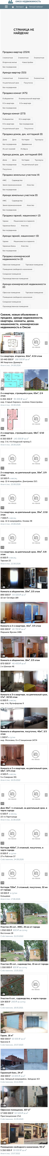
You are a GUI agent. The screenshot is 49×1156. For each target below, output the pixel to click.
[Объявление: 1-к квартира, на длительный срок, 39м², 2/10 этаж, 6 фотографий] (12, 509)
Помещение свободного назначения (17, 269)
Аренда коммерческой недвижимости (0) (24, 285)
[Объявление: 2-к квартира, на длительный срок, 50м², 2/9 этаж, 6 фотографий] (12, 470)
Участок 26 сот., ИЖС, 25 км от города (20, 927)
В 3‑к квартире (25, 103)
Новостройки (27, 62)
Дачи (14, 140)
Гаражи (5, 221)
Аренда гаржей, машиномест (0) (20, 236)
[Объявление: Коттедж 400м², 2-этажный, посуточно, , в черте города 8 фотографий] (12, 845)
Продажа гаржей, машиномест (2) (21, 215)
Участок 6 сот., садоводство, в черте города (23, 999)
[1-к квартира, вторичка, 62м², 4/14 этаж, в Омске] (12, 353)
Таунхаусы (39, 140)
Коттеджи (25, 140)
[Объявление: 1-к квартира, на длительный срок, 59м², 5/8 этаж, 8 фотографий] (12, 549)
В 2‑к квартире (8, 103)
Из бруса (24, 149)
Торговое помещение (34, 265)
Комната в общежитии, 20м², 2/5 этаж (20, 592)
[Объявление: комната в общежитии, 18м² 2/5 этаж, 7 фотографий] (24, 657)
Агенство (30, 185)
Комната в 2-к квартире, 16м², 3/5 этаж (21, 626)
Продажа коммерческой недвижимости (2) (16, 257)
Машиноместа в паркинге (24, 221)
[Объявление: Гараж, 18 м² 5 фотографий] (24, 1033)
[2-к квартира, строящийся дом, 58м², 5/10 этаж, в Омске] (12, 430)
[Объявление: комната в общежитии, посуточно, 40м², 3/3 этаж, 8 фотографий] (24, 729)
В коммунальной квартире (29, 99)
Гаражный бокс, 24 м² (12, 1073)
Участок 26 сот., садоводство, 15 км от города (24, 964)
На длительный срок (11, 83)
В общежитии (8, 99)
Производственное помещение (15, 279)
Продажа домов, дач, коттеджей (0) (22, 134)
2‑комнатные (23, 58)
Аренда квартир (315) (14, 72)
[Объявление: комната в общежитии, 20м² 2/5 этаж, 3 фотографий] (24, 589)
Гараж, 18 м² (7, 1036)
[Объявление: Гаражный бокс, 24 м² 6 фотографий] (24, 1070)
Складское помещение (12, 274)
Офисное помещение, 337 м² (15, 1110)
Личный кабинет (36, 7)
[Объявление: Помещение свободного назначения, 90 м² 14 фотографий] (24, 1144)
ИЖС (5, 180)
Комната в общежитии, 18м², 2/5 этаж (20, 660)
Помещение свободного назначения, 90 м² (23, 1147)
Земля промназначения (12, 185)
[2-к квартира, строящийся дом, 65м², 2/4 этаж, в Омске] (12, 390)
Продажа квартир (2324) (16, 52)
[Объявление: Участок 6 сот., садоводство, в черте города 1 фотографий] (24, 996)
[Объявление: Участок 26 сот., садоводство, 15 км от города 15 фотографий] (24, 961)
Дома (5, 140)
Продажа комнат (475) (14, 93)
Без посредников (9, 67)
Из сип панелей (9, 149)
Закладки (20, 7)
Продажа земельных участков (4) (20, 175)
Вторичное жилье (10, 62)
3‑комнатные (39, 58)
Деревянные (27, 144)
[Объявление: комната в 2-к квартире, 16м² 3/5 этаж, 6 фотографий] (24, 623)
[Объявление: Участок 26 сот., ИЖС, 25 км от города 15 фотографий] (24, 924)
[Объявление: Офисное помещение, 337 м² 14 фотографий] (24, 1107)
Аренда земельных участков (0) (20, 195)
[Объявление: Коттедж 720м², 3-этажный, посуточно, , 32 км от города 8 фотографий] (12, 884)
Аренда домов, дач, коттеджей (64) (22, 154)
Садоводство (17, 180)
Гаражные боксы (9, 226)
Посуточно (28, 83)
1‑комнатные (8, 58)
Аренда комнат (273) (13, 113)
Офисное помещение (11, 265)
